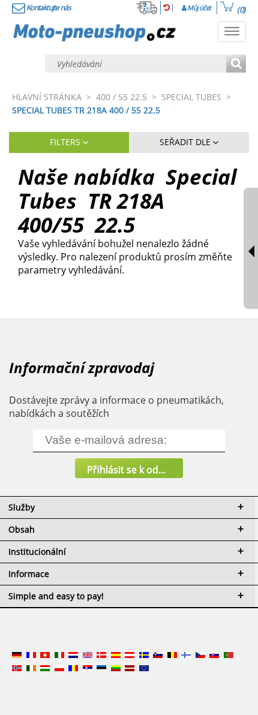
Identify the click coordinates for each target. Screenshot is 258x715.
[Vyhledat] (236, 64)
